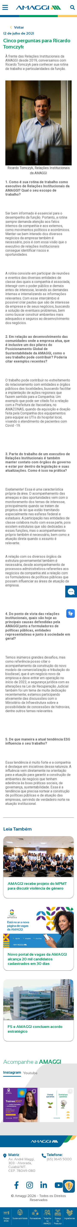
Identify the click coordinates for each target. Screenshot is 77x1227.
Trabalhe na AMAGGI (47, 1221)
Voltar (19, 27)
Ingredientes (69, 1218)
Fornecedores (35, 1218)
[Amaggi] (38, 7)
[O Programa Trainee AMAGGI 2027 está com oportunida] (20, 1105)
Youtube (30, 1073)
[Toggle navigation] (5, 8)
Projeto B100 (6, 1219)
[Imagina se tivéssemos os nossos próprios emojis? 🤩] (57, 1105)
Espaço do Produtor (58, 1221)
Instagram (12, 1072)
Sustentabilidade (20, 1218)
